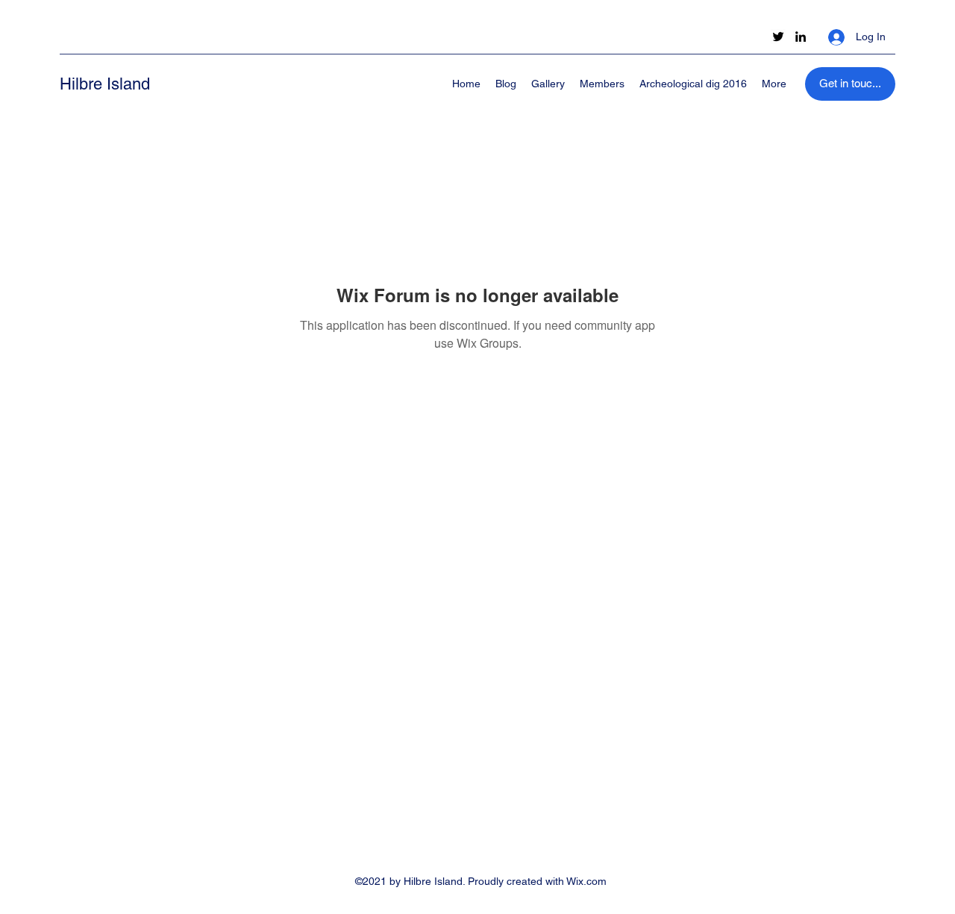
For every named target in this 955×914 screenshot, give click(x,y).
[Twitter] (778, 36)
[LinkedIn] (800, 36)
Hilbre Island (105, 84)
